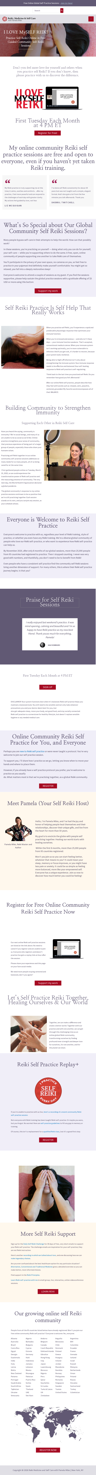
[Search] (61, 10)
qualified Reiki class (51, 1131)
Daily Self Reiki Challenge (33, 1244)
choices (27, 1258)
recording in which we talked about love (39, 1255)
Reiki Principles (33, 1275)
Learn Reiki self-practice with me (24, 1280)
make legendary (17, 1258)
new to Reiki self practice (32, 751)
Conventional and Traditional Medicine (37, 1267)
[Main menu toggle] (91, 19)
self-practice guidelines (50, 1123)
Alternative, (16, 1267)
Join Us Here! (67, 3)
